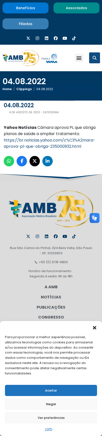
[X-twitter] (28, 38)
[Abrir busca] (94, 57)
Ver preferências (51, 417)
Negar (51, 404)
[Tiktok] (74, 38)
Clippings (24, 89)
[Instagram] (37, 38)
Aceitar (51, 390)
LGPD (48, 429)
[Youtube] (65, 38)
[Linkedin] (47, 38)
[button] (94, 327)
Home (7, 89)
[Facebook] (56, 38)
